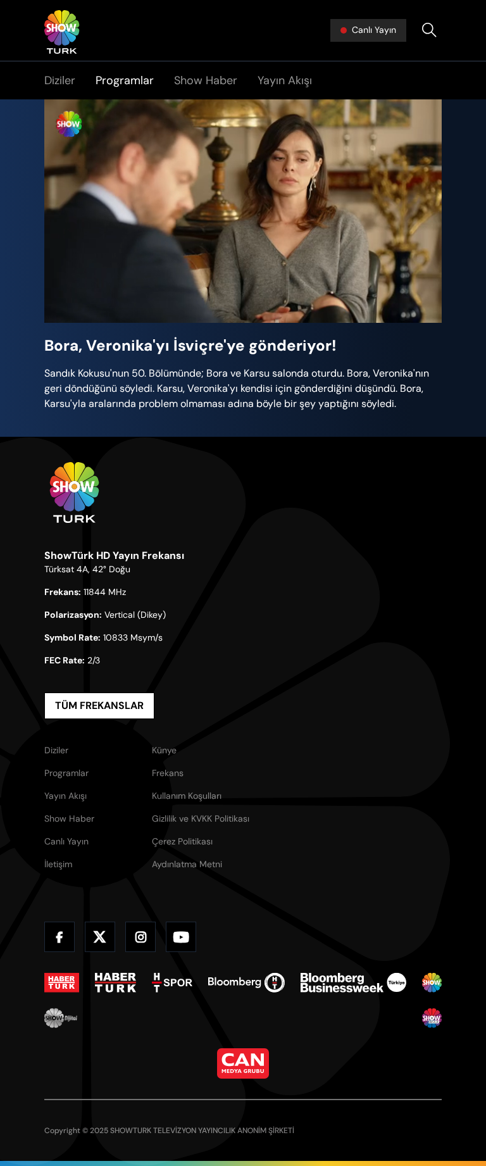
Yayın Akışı (285, 80)
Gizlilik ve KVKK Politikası (200, 818)
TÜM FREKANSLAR (99, 705)
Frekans (168, 773)
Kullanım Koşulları (186, 795)
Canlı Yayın (66, 841)
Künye (164, 750)
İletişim (58, 864)
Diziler (59, 80)
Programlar (125, 80)
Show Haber (205, 80)
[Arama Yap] (429, 30)
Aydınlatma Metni (187, 864)
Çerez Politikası (182, 841)
